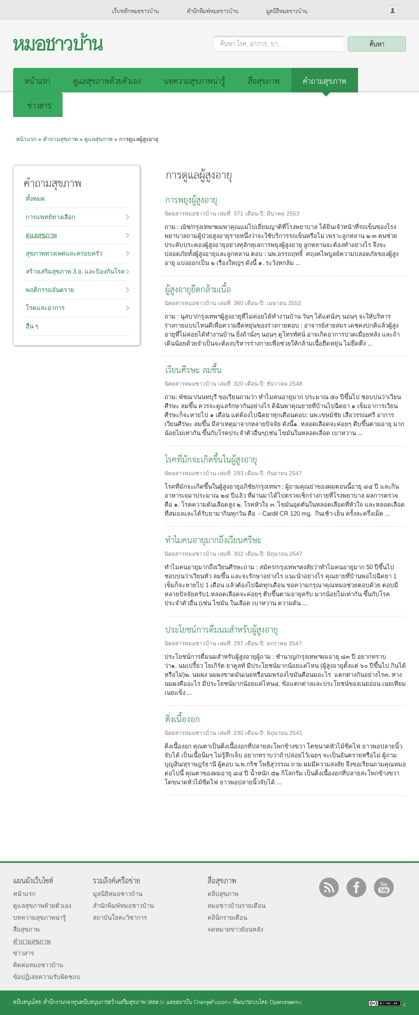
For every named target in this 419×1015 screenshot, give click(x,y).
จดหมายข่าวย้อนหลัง (235, 929)
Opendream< (286, 1002)
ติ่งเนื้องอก (182, 720)
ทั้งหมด (35, 198)
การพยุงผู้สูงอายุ (191, 201)
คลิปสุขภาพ (223, 893)
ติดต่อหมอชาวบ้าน (38, 964)
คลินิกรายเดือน (227, 917)
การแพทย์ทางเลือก (50, 216)
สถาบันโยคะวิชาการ (120, 917)
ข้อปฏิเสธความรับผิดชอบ (46, 976)
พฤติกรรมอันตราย (50, 289)
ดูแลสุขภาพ (98, 139)
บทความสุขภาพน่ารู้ (194, 81)
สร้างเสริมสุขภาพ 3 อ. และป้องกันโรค (75, 271)
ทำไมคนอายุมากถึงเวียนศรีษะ (213, 541)
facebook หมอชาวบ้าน (356, 887)
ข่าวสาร (39, 106)
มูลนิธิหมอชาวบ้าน (286, 11)
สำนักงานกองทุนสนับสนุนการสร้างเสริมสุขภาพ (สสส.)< (104, 1002)
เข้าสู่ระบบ (392, 10)
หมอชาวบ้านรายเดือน (236, 905)
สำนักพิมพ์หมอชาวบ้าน (212, 11)
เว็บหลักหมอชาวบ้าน (135, 11)
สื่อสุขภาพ (264, 81)
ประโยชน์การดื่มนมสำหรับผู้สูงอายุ (221, 630)
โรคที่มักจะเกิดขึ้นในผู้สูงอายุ (211, 460)
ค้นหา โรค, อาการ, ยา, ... (253, 44)
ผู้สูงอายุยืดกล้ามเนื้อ (198, 290)
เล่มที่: (226, 214)
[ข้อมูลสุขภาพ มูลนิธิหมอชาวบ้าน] (58, 48)
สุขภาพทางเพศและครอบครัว (64, 253)
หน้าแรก (37, 81)
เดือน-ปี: (256, 214)
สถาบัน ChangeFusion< (203, 1002)
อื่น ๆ (32, 326)
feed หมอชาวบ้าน (329, 887)
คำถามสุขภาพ (325, 81)
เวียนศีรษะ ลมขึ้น (193, 371)
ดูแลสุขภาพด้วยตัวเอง (107, 81)
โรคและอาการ (45, 307)
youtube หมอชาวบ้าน (384, 887)
